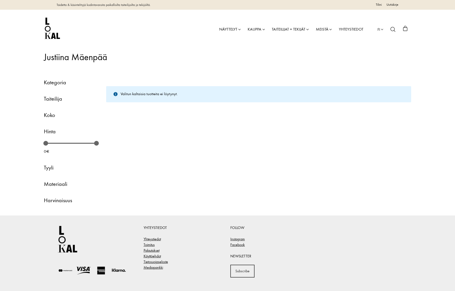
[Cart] (405, 29)
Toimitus (149, 244)
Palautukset (151, 250)
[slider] (45, 143)
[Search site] (393, 29)
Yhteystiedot (152, 239)
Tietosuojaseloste (156, 262)
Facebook (237, 244)
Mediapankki (153, 267)
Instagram (237, 239)
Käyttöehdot (152, 256)
